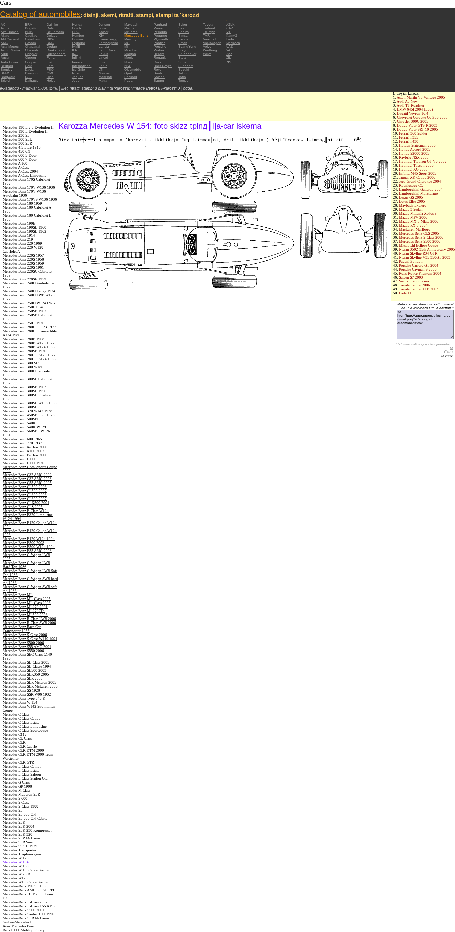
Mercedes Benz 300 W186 (23, 367)
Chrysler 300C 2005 (412, 121)
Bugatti (30, 28)
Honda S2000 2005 (414, 153)
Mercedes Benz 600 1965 (22, 439)
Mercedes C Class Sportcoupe (25, 730)
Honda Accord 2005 (414, 149)
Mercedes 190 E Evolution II (25, 131)
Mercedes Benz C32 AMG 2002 (27, 475)
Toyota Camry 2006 (414, 285)
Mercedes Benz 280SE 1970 (24, 351)
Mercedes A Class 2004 (20, 171)
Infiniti (76, 57)
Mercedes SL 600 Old (19, 814)
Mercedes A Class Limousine (24, 175)
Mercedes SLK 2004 (18, 826)
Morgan (130, 54)
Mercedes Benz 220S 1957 (23, 255)
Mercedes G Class (16, 782)
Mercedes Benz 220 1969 (22, 243)
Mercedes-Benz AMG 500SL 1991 (29, 890)
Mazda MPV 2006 (413, 217)
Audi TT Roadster (410, 105)
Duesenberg (56, 54)
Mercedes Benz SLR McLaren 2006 (30, 686)
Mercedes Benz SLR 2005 (23, 678)
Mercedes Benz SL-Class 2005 (26, 662)
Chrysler (31, 54)
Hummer (78, 39)
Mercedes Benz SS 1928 (21, 690)
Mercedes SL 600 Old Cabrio (25, 818)
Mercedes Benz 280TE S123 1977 (29, 355)
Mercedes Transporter (19, 850)
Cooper (30, 62)
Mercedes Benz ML (18, 595)
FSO (50, 69)
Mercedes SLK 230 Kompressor (27, 830)
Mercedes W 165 (16, 866)
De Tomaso (55, 32)
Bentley (6, 69)
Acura (5, 28)
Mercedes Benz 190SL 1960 (24, 227)
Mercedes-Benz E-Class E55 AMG (29, 906)
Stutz (182, 57)
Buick (29, 32)
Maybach (131, 24)
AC (3, 24)
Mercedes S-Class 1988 (20, 806)
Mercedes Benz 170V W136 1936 (29, 187)
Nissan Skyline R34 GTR (418, 253)
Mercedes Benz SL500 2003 (24, 670)
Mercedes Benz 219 (18, 239)
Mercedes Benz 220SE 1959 (24, 279)
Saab (158, 73)
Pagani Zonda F (411, 261)
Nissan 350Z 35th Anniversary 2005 (427, 249)
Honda (77, 24)
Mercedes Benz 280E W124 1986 (29, 347)
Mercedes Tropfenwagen (22, 854)
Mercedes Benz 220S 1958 (23, 259)
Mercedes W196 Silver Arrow (25, 882)
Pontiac (159, 43)
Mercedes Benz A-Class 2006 (25, 447)
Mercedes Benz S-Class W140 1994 (30, 639)
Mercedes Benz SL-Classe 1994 (27, 666)
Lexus (103, 54)
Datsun (52, 28)
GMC (50, 73)
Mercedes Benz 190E (19, 223)
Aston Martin (10, 50)
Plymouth (161, 39)
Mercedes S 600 (15, 798)
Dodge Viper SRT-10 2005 (417, 129)
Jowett (104, 28)
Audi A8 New (407, 101)
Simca (183, 35)
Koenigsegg (108, 39)
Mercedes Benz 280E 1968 (23, 339)
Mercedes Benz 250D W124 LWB (29, 303)
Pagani (129, 80)
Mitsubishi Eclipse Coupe (418, 245)
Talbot (183, 73)
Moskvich (233, 43)
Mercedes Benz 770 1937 (22, 443)
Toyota (208, 24)
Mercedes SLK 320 (17, 834)
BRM (28, 24)
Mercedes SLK (14, 822)
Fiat (49, 62)
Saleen (159, 77)
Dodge (52, 46)
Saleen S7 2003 (411, 277)
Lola (102, 62)
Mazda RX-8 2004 (413, 225)
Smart (182, 43)
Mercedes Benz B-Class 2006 (25, 455)
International (81, 66)
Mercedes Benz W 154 (20, 702)
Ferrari (51, 57)
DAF (28, 77)
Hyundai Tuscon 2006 (416, 165)
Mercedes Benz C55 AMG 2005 (27, 483)
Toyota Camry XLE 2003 (418, 289)
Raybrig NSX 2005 (414, 157)
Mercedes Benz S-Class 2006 (421, 237)
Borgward (8, 77)
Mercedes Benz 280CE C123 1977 (29, 327)
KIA (101, 35)
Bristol (5, 80)
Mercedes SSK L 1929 (20, 846)
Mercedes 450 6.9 (16, 151)
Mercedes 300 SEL (17, 139)
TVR (206, 35)
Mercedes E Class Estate (21, 770)
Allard (5, 35)
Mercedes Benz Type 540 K (24, 698)
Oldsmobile (132, 69)
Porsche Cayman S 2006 (418, 269)
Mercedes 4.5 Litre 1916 (22, 147)
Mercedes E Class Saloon (22, 774)
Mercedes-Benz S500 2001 (23, 910)
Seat (182, 28)
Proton (159, 50)
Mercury (130, 39)
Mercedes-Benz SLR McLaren (26, 918)
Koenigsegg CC (411, 185)
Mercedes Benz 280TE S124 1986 (29, 359)
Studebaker (187, 54)
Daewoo (31, 73)
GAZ (229, 28)
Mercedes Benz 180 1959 (22, 203)
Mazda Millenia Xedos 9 (418, 213)
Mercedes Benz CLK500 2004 (26, 503)
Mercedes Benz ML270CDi (24, 611)
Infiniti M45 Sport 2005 (417, 173)
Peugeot (160, 35)
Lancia (104, 46)
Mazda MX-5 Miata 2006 (418, 221)
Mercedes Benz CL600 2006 (25, 495)
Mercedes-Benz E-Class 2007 (25, 902)
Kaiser (103, 32)
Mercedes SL (13, 810)
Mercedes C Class (16, 714)
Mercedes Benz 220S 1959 (23, 263)
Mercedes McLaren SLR (21, 794)
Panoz (159, 28)
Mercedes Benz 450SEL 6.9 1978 (29, 415)
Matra (103, 80)
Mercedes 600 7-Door (20, 159)
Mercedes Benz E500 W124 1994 (29, 547)
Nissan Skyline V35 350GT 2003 (424, 257)
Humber (78, 35)
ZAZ (229, 54)
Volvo (207, 46)
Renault (160, 57)
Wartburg (210, 50)
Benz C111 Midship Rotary (24, 930)
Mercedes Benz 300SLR (21, 407)
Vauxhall (209, 39)
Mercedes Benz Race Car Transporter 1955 (22, 629)
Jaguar (77, 77)
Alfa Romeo (10, 32)
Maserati (105, 77)
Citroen (30, 57)
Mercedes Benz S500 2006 (419, 241)
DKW (50, 39)
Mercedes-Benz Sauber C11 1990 (28, 914)
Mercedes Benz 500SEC (21, 419)
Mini (127, 46)
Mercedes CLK (14, 742)
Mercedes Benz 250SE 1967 (24, 311)
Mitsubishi (131, 50)
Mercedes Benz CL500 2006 (25, 487)
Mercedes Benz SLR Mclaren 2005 (29, 682)
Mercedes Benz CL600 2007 (25, 499)
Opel (128, 73)
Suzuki (183, 69)
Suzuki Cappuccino (414, 281)
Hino (50, 77)
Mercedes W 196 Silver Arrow (26, 870)
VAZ (229, 50)
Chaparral (32, 46)
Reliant (159, 54)
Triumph (209, 32)
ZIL (228, 57)
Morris (128, 57)
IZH (228, 32)
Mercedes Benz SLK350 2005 (26, 674)
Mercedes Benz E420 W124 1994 (29, 539)
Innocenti (79, 62)
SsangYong (187, 46)
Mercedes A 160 (15, 163)
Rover (158, 69)
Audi (4, 54)
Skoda (183, 39)
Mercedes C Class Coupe (21, 718)
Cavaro (30, 43)
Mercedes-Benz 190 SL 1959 (25, 886)
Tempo (183, 80)
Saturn (159, 80)
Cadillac (31, 35)
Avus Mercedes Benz (19, 926)
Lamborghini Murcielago (418, 193)
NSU (127, 66)
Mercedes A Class (16, 167)
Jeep (76, 80)
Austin (5, 57)
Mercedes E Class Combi (22, 766)
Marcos (104, 73)
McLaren (131, 32)
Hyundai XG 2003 (413, 169)
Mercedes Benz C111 (19, 459)
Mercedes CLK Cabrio (20, 746)
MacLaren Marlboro (414, 229)
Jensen (104, 24)
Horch (76, 28)
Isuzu (76, 73)
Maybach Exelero (412, 205)
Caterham (32, 39)
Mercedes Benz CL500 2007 (25, 491)
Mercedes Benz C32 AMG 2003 (27, 479)
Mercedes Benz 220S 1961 (23, 267)
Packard (130, 77)
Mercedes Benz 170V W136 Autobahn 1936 (24, 193)
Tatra (182, 77)
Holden (52, 80)
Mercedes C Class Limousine (25, 726)
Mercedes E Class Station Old (25, 778)
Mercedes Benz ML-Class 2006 (27, 603)
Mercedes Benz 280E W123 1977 (29, 343)
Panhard (160, 24)
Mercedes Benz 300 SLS (21, 363)
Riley (157, 62)
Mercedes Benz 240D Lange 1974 (29, 291)
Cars (448, 352)
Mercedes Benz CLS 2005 (419, 233)
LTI (101, 69)
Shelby (183, 32)
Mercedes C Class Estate (21, 722)
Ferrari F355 (408, 137)
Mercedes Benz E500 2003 (23, 543)
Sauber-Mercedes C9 (19, 922)
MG (127, 43)
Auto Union (9, 62)
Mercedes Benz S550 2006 (23, 650)
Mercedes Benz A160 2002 (23, 451)
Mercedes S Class (16, 802)
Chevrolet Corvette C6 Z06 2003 (422, 117)
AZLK (230, 24)
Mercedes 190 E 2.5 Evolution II (28, 127)
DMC (50, 43)
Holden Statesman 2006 (417, 145)
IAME (76, 46)
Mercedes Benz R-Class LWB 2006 (29, 619)
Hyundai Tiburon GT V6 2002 (423, 161)
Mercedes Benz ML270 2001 (25, 607)
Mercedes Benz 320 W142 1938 (27, 411)
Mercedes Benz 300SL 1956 (24, 391)
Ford (50, 66)
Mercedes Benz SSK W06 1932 (27, 694)
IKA (75, 54)
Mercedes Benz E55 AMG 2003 (27, 551)
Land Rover (108, 50)
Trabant (209, 28)
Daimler (52, 24)
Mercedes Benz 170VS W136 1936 (30, 199)
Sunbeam (185, 66)
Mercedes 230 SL (16, 135)
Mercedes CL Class (17, 738)
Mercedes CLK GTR (18, 762)
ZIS (228, 62)
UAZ (229, 46)
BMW (5, 73)
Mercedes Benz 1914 (19, 235)
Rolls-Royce (163, 66)
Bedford (7, 66)
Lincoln (104, 57)
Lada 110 (406, 293)
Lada (230, 39)
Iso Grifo (78, 69)
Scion (182, 24)
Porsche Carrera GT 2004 (418, 265)
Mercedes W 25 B (16, 874)
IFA (74, 50)
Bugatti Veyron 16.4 (412, 113)
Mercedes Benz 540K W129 (24, 427)
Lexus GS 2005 (411, 197)
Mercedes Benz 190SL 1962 (24, 231)
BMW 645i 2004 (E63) (415, 109)
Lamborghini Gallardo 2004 (421, 189)
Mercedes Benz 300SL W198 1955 (30, 403)
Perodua (160, 32)
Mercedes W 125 (16, 858)
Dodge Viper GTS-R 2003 (417, 125)
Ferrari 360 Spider (413, 133)
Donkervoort (56, 50)
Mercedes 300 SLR (17, 143)
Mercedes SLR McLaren (21, 838)
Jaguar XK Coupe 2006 (417, 177)
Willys (207, 54)
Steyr (182, 50)
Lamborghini (108, 43)
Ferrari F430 (408, 141)
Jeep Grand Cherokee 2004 (420, 181)
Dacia (29, 69)
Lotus (103, 66)
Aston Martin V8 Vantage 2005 (421, 97)
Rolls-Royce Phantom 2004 (420, 273)
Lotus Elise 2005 (412, 201)
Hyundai (78, 43)
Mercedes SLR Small (19, 842)
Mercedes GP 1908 (17, 786)
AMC (4, 43)
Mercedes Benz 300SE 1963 (24, 387)
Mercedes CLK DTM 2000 (23, 750)
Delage (52, 35)
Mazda (129, 28)
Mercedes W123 (15, 878)
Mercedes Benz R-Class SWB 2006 (29, 623)
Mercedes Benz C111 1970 (23, 463)
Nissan (129, 62)
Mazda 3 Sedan (411, 209)
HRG (75, 32)
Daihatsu (32, 80)
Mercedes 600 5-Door (20, 155)
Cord (28, 66)
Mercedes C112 (15, 734)
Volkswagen (212, 43)
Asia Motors (10, 46)
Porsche (160, 46)
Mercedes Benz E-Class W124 (26, 511)
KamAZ (231, 35)
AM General (10, 39)
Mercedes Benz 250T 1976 (23, 323)
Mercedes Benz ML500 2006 (25, 615)
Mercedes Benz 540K (19, 423)
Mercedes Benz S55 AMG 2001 (27, 647)
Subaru (184, 62)
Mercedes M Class (16, 790)
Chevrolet (32, 50)
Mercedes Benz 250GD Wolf (25, 307)
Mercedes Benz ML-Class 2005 (27, 599)
